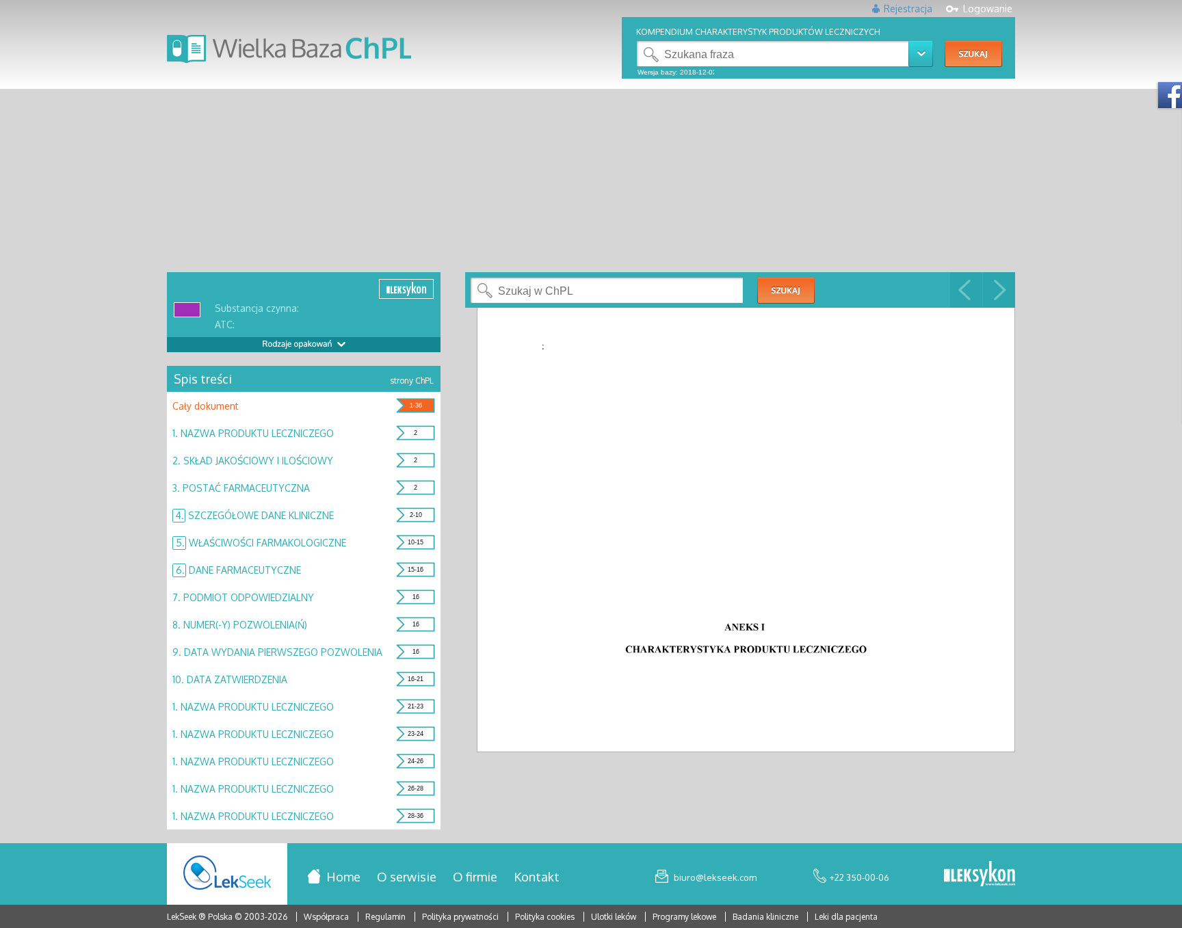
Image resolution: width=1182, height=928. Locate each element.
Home (343, 876)
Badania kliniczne (766, 917)
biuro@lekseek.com (715, 877)
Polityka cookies (545, 917)
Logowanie (987, 8)
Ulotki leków (614, 917)
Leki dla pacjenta (846, 917)
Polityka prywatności (461, 917)
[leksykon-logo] (979, 874)
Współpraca (326, 917)
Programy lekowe (685, 917)
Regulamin (385, 917)
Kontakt (537, 876)
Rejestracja (908, 8)
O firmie (475, 876)
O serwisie (406, 876)
